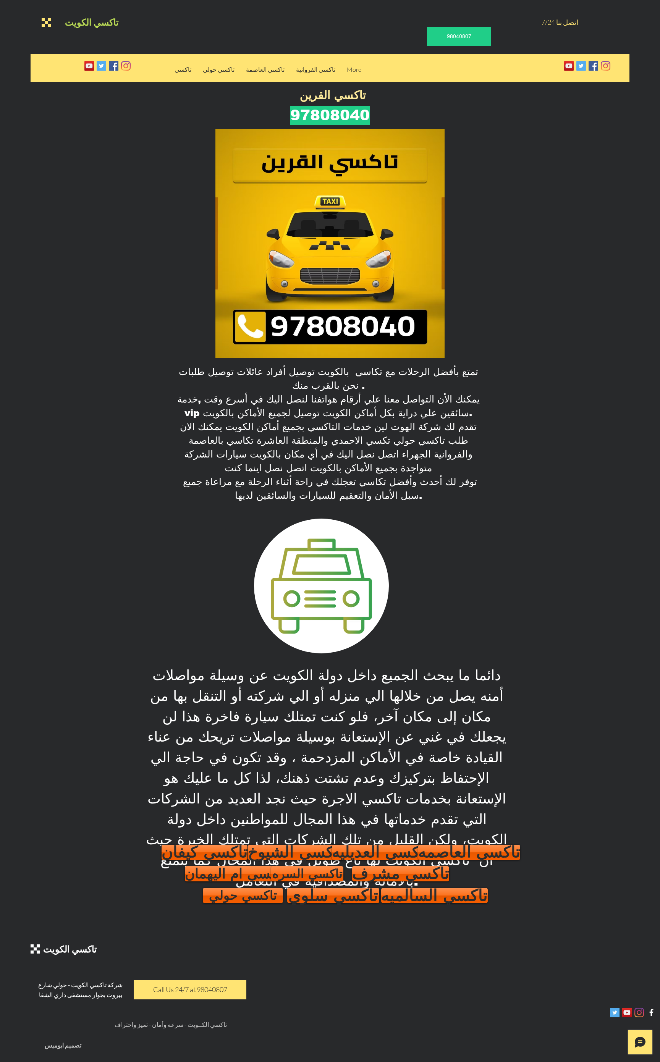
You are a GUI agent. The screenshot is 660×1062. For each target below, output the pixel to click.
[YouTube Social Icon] (89, 66)
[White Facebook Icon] (651, 1012)
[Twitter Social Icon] (101, 66)
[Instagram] (126, 66)
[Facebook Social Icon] (113, 66)
